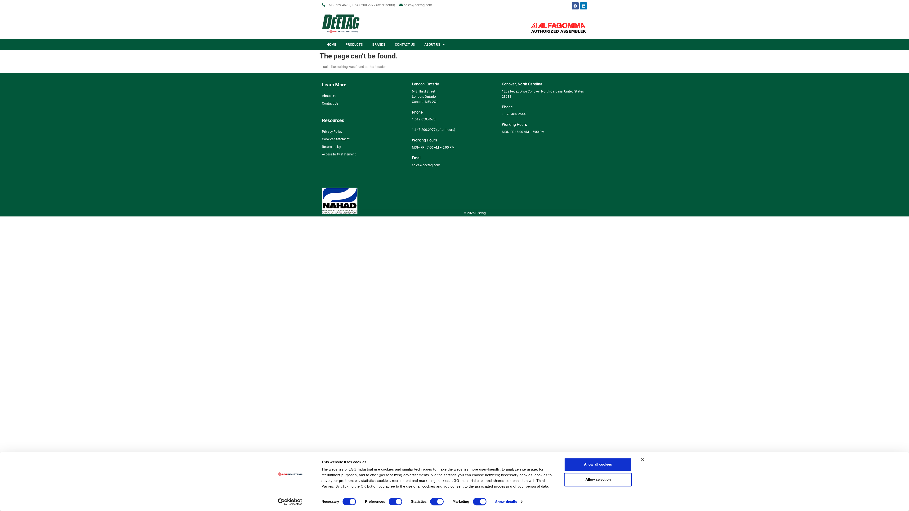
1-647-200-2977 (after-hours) (373, 5)
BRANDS (378, 44)
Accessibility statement (339, 154)
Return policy (331, 147)
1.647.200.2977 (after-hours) (433, 130)
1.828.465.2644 (514, 114)
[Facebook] (575, 5)
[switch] (395, 501)
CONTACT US (405, 44)
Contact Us (330, 103)
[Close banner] (642, 459)
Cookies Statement (336, 139)
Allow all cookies (598, 464)
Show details (506, 502)
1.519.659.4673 (424, 119)
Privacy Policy (332, 131)
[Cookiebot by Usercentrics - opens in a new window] (290, 501)
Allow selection (598, 479)
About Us (328, 96)
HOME (331, 44)
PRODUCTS (354, 44)
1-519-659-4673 (337, 5)
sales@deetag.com (418, 5)
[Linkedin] (583, 5)
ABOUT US (432, 44)
